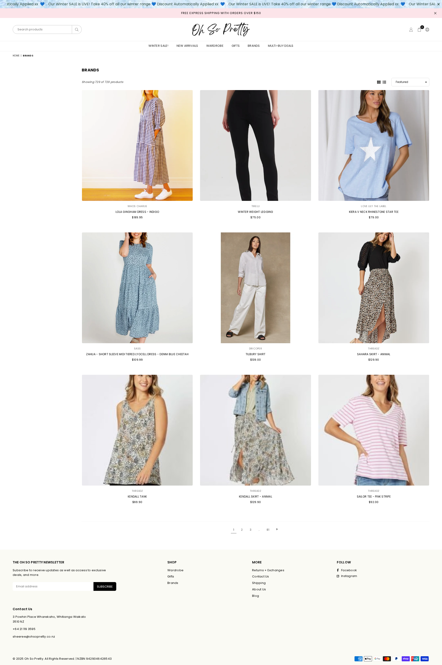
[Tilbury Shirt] (255, 287)
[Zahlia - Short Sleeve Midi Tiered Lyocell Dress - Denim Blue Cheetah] (137, 287)
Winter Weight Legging (255, 212)
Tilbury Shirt (255, 354)
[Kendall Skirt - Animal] (255, 430)
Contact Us (260, 576)
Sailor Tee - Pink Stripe (374, 496)
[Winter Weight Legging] (255, 145)
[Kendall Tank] (137, 430)
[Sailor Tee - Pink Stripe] (373, 430)
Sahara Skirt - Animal (373, 354)
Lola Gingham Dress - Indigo (137, 212)
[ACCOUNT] (411, 29)
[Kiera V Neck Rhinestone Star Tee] (373, 145)
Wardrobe (215, 46)
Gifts (236, 46)
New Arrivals (187, 46)
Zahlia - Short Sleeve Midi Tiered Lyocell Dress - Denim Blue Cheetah (137, 354)
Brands (254, 46)
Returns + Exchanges (268, 570)
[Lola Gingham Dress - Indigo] (137, 145)
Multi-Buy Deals (281, 46)
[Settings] (426, 29)
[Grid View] (378, 81)
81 (268, 530)
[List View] (384, 81)
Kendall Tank (137, 496)
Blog (255, 596)
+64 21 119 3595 (24, 629)
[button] (419, 29)
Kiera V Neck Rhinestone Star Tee (373, 212)
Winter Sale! (158, 46)
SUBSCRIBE (105, 586)
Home (16, 55)
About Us (259, 589)
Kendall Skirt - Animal (255, 496)
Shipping (259, 583)
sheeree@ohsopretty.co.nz (34, 636)
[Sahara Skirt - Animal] (373, 287)
